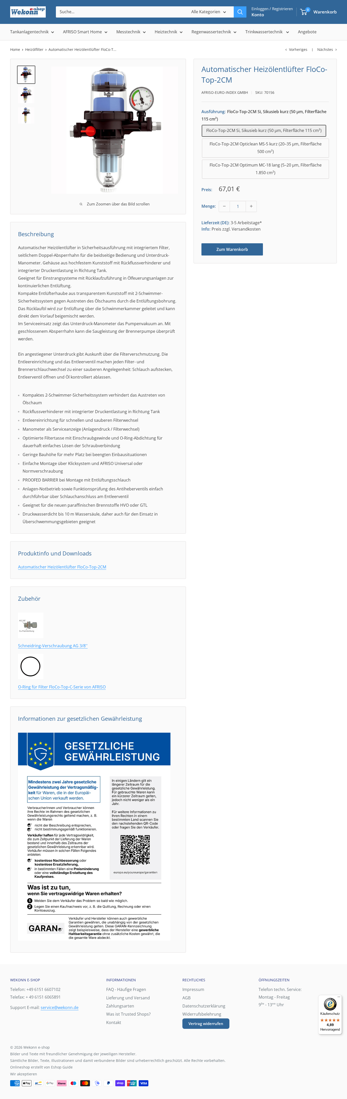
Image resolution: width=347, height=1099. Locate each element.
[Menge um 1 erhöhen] (251, 206)
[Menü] (339, 998)
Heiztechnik (166, 32)
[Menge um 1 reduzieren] (224, 206)
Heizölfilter (34, 49)
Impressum (193, 989)
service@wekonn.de (59, 1007)
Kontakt (113, 1022)
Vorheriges (298, 49)
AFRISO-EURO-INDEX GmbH (224, 92)
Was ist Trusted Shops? (128, 1014)
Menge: (208, 206)
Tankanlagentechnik (29, 32)
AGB (186, 998)
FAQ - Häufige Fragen (126, 989)
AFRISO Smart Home (82, 32)
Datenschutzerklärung (203, 1006)
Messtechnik (128, 32)
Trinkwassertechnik (264, 32)
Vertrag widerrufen (205, 1023)
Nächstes (325, 49)
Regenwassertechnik (211, 32)
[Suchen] (240, 12)
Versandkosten (246, 229)
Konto (257, 15)
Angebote (307, 32)
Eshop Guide (62, 1067)
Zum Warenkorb (232, 249)
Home (15, 49)
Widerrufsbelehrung (201, 1014)
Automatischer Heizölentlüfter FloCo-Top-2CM (62, 567)
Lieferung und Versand (128, 998)
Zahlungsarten (120, 1006)
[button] (303, 12)
